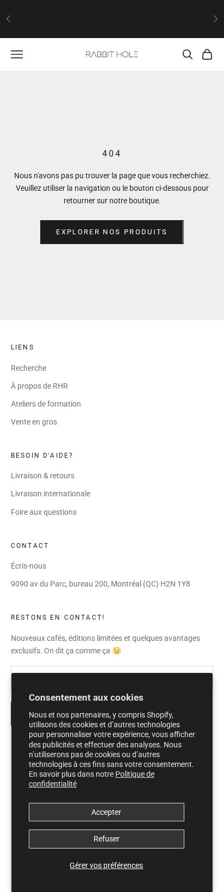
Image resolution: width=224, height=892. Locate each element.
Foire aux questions (44, 512)
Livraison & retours (42, 475)
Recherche (28, 368)
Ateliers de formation (46, 404)
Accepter (106, 812)
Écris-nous (28, 566)
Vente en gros (34, 421)
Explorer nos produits (111, 232)
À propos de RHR (39, 386)
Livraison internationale (50, 493)
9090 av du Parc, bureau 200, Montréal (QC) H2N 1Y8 (100, 583)
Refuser (107, 838)
